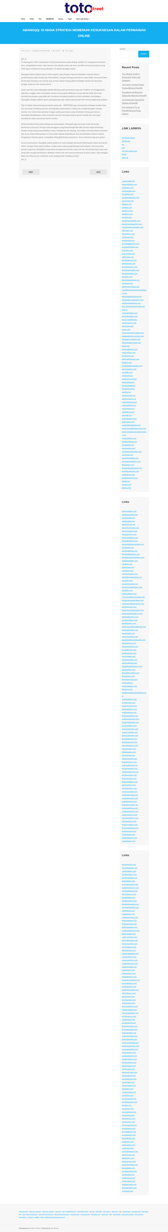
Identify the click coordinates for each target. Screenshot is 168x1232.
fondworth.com (128, 548)
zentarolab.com (128, 1175)
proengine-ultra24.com (131, 339)
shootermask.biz (128, 386)
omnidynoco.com (129, 1161)
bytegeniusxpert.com (130, 904)
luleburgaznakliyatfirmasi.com (134, 627)
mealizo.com (127, 564)
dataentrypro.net (128, 524)
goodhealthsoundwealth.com (133, 640)
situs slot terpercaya (30, 1214)
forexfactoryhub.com (130, 247)
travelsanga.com (128, 448)
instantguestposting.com (132, 452)
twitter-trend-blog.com (130, 287)
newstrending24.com (130, 471)
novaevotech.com (129, 957)
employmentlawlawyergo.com (134, 428)
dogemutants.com (129, 653)
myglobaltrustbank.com (131, 425)
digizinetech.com (129, 785)
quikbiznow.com (128, 1178)
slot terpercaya (82, 1211)
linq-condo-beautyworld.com (133, 306)
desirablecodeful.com (130, 673)
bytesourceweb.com (130, 805)
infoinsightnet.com (129, 921)
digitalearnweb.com (130, 515)
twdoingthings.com (129, 663)
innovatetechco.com (130, 746)
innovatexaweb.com (130, 884)
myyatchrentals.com (130, 584)
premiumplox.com (129, 369)
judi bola (99, 1211)
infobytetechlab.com (130, 795)
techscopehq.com (129, 1063)
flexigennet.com (128, 676)
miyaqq (30, 1217)
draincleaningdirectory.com (133, 610)
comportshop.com (129, 438)
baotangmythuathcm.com (132, 614)
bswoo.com (126, 488)
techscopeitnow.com (130, 828)
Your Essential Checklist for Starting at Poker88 (133, 101)
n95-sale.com (127, 231)
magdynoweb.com (129, 1010)
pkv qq (91, 1211)
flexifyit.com (126, 1105)
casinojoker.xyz (128, 409)
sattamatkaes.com (129, 594)
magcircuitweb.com (130, 732)
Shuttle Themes (35, 1228)
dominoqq (126, 141)
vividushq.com (128, 1142)
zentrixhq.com (127, 1096)
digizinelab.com (128, 997)
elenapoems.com (129, 643)
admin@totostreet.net (41, 51)
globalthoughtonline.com (132, 577)
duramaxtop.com (128, 656)
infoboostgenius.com (130, 772)
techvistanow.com (129, 947)
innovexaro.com (128, 1069)
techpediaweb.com (129, 739)
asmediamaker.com (130, 574)
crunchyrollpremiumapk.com (133, 597)
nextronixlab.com (129, 1092)
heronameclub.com (129, 680)
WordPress (55, 1228)
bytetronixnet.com (129, 831)
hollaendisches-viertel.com (133, 336)
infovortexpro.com (129, 821)
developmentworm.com (131, 461)
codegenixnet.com (129, 802)
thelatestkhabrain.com (131, 554)
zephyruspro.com (129, 1086)
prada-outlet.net (128, 181)
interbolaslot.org (128, 518)
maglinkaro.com (128, 1020)
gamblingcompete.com (131, 221)
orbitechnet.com (128, 1155)
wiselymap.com (128, 241)
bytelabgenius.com (129, 742)
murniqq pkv (136, 1211)
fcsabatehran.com (129, 650)
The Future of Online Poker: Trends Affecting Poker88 (133, 86)
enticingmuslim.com (130, 637)
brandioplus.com (128, 1128)
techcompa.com (128, 254)
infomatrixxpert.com (130, 940)
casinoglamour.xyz (129, 402)
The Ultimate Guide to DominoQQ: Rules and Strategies (131, 77)
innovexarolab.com (129, 792)
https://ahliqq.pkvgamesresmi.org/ (52, 1217)
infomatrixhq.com (129, 950)
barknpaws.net (128, 567)
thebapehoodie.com (130, 630)
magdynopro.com (129, 749)
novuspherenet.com (130, 1152)
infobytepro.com (128, 911)
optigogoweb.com (129, 1185)
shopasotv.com (128, 445)
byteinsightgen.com (130, 782)
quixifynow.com (128, 1082)
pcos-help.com (128, 201)
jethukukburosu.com (130, 617)
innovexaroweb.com (130, 1013)
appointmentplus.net (130, 458)
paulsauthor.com (128, 670)
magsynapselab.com (130, 722)
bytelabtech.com (128, 881)
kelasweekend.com (130, 478)
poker (124, 154)
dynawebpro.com (129, 1132)
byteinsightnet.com (129, 927)
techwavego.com (129, 1000)
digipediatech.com (129, 709)
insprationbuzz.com (130, 541)
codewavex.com (128, 970)
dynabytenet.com (129, 1023)
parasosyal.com (128, 633)
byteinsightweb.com (130, 716)
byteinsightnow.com (130, 808)
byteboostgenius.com (130, 1046)
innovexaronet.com (129, 944)
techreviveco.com (129, 1016)
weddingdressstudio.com (132, 366)
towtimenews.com (129, 607)
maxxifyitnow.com (129, 1079)
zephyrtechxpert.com (130, 990)
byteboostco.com (129, 973)
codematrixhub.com (130, 765)
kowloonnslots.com (129, 274)
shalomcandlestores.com (132, 587)
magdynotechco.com (130, 888)
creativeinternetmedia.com (132, 227)
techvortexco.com (129, 894)
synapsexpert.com (129, 1171)
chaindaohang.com (129, 313)
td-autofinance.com (129, 267)
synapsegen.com (129, 1135)
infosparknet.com (129, 1076)
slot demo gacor (128, 138)
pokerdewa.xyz (128, 412)
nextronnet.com (128, 1115)
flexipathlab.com (128, 1138)
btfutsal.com (127, 204)
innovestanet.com (129, 1099)
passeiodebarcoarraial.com (133, 544)
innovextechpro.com (130, 729)
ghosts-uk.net (127, 211)
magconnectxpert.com (131, 980)
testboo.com (127, 363)
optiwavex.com (128, 1158)
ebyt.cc (125, 310)
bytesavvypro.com (129, 778)
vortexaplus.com (128, 1145)
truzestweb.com (128, 1168)
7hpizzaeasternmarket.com (133, 333)
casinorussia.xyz (128, 396)
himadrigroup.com (129, 260)
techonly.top (127, 217)
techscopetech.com (130, 1006)
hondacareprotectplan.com (133, 600)
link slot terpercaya (129, 151)
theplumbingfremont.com (132, 468)
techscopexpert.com (130, 736)
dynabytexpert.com (129, 1102)
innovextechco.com (130, 960)
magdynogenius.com (130, 719)
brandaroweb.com (129, 1188)
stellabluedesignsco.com (132, 666)
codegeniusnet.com (130, 917)
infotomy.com (127, 689)
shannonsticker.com (130, 538)
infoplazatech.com (129, 901)
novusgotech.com (129, 1112)
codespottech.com (129, 699)
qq (123, 144)
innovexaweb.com (129, 1125)
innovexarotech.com (130, 818)
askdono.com (127, 214)
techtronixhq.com (129, 865)
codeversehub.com (129, 1036)
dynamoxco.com (128, 1119)
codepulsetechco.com (131, 931)
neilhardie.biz (127, 376)
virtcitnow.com (127, 237)
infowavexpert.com (129, 759)
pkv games (69, 51)
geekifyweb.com (128, 898)
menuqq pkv (23, 1211)
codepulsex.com (128, 1003)
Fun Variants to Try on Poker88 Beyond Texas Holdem (131, 110)
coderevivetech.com (130, 811)
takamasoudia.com (129, 660)
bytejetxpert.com (128, 834)
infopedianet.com (129, 1053)
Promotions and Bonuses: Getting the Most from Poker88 (134, 94)
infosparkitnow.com (129, 891)
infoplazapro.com (129, 752)
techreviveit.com (128, 755)
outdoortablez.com (129, 686)
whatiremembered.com (131, 303)
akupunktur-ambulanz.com (132, 300)
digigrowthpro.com (129, 184)
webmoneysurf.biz (129, 379)
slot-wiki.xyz (127, 415)
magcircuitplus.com (130, 825)
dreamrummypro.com (130, 528)
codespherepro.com (130, 798)
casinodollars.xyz (129, 405)
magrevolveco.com (129, 815)
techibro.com (127, 277)
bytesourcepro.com (129, 1026)
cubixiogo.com (128, 1148)
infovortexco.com (129, 993)
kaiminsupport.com (129, 531)
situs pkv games (35, 1211)
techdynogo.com (128, 703)
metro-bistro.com (128, 353)
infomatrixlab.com (129, 1033)
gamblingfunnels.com (130, 198)
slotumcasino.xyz (129, 399)
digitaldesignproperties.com (133, 557)
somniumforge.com (129, 620)
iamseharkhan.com (129, 551)
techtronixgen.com (129, 726)
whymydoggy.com (129, 511)
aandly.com (126, 485)
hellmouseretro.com (130, 647)
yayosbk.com (127, 372)
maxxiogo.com (128, 1109)
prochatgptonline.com (130, 244)
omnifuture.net (127, 194)
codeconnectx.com (129, 937)
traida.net (125, 346)
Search (122, 49)
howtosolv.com (128, 356)
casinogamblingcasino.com (133, 604)
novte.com (126, 330)
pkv (123, 148)
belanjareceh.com (129, 534)
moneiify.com (127, 581)
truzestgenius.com (129, 983)
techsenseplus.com (130, 769)
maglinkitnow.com (129, 713)
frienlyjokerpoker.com (130, 270)
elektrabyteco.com (129, 977)
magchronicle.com (129, 706)
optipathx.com (127, 1089)
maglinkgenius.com (130, 964)
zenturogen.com (128, 1122)
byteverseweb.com (129, 1039)
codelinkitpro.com (129, 871)
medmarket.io (127, 683)
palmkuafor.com (128, 521)
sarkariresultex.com (130, 561)
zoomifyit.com (127, 1191)
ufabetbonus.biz (128, 475)
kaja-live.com (127, 250)
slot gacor (106, 1211)
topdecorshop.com (129, 442)
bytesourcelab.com (129, 1072)
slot (63, 1211)
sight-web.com (128, 257)
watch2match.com (129, 419)
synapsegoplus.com (130, 1049)
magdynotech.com (129, 1059)
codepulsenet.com (129, 1056)
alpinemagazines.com (131, 280)
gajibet (36, 1217)
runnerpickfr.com (128, 191)
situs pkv (115, 1211)
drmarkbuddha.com (130, 316)
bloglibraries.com (129, 623)
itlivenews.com (128, 465)
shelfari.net (126, 392)
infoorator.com (127, 326)
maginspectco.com (129, 838)
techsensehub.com (129, 878)
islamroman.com (128, 264)
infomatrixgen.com (129, 788)
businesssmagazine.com (132, 224)
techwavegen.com (129, 775)
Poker (57, 51)
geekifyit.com (127, 590)
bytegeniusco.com (129, 762)
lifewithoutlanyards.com (131, 343)
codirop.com (127, 208)
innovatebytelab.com (130, 907)
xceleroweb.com (128, 1181)
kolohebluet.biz (128, 382)
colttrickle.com (127, 188)
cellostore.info (127, 571)
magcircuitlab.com (129, 967)
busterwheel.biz (128, 389)
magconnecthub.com (130, 1043)
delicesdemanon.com (130, 359)
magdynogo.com (128, 841)
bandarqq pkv (71, 1211)
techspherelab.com (129, 1030)
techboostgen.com (129, 874)
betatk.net (126, 481)
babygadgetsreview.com (132, 297)
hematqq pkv (95, 1214)
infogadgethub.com (129, 868)
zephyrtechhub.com (130, 1165)
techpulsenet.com (129, 987)
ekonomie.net (127, 455)
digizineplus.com (129, 1066)
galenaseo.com (128, 422)
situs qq (125, 158)
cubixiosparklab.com (130, 954)
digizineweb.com (129, 934)
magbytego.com (128, 914)
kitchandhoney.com (130, 349)
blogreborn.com (128, 234)
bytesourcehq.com (129, 924)
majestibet (22, 1217)
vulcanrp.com (127, 283)
